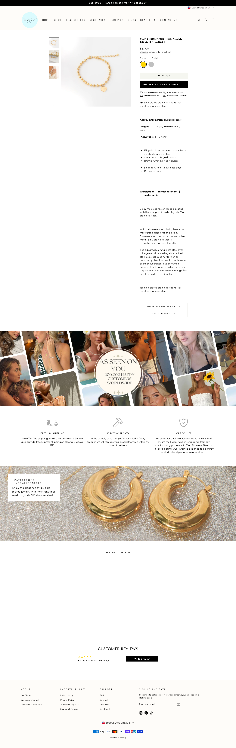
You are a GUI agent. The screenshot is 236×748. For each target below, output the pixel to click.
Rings (132, 20)
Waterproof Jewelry (31, 700)
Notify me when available (163, 84)
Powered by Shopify (118, 737)
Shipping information (164, 306)
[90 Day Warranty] (118, 423)
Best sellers (75, 20)
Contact (104, 700)
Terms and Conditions (31, 704)
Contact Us (169, 20)
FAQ (102, 695)
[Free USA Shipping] (52, 423)
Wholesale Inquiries (69, 704)
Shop (58, 20)
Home (46, 20)
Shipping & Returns (69, 709)
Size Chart (105, 709)
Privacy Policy (67, 700)
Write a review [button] (142, 658)
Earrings (117, 20)
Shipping (144, 52)
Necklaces (97, 20)
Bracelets (148, 20)
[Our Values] (183, 423)
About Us (104, 704)
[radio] (143, 64)
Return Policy (66, 695)
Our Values (26, 695)
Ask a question (164, 313)
